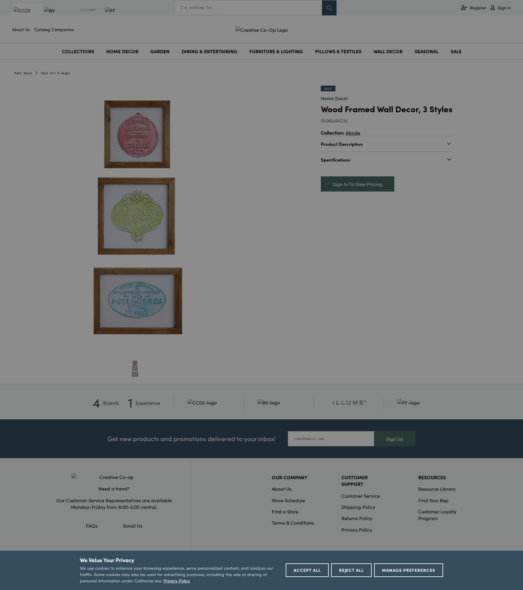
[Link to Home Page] (261, 28)
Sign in (504, 8)
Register (478, 8)
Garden (159, 51)
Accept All (307, 570)
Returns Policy (356, 518)
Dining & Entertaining (209, 51)
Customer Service (360, 495)
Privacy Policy (356, 529)
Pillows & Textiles (338, 51)
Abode (353, 132)
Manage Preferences (408, 570)
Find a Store (285, 511)
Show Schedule (288, 500)
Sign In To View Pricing (357, 184)
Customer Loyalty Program (437, 514)
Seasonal (427, 51)
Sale (456, 51)
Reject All (351, 570)
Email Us (132, 525)
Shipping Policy (358, 506)
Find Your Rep (433, 500)
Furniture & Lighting (276, 51)
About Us (21, 29)
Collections (78, 51)
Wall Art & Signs (55, 73)
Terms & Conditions (293, 522)
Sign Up (394, 438)
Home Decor (122, 51)
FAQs (91, 525)
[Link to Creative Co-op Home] (114, 477)
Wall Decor (388, 51)
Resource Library (437, 488)
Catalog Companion (54, 29)
